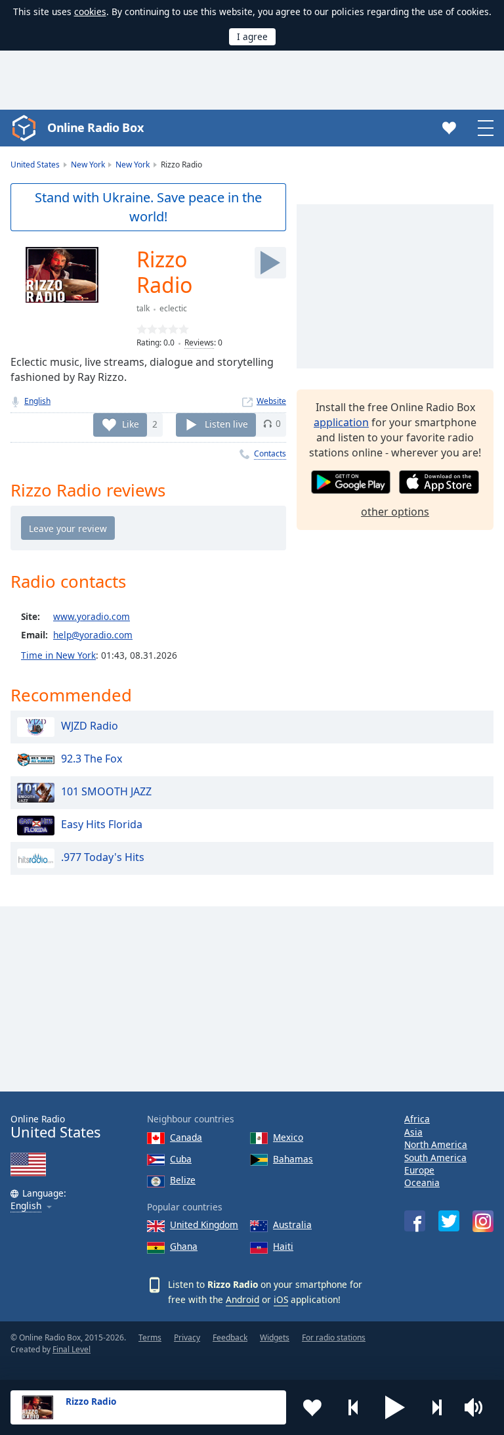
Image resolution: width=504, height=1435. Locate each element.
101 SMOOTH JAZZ (106, 792)
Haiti (283, 1246)
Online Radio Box (95, 127)
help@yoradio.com (93, 635)
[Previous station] (353, 1407)
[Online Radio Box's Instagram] (483, 1221)
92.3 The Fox (91, 759)
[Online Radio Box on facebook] (414, 1220)
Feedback (230, 1337)
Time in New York (58, 655)
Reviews (199, 342)
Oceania (422, 1182)
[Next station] (436, 1407)
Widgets (274, 1337)
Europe (419, 1170)
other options (395, 511)
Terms (149, 1337)
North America (435, 1144)
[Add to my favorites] (312, 1407)
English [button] (25, 1206)
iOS (281, 1299)
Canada (186, 1137)
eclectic (173, 308)
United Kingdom (204, 1224)
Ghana (184, 1246)
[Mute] (478, 1407)
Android (242, 1299)
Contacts (270, 453)
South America (435, 1157)
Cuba (181, 1159)
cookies (90, 11)
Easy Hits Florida (101, 825)
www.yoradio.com (91, 616)
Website (271, 401)
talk (143, 308)
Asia (413, 1132)
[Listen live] (270, 262)
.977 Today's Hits (102, 857)
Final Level (71, 1349)
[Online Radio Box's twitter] (448, 1220)
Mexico (288, 1137)
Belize (183, 1180)
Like (130, 423)
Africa (417, 1119)
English (37, 401)
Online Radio (55, 1127)
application (341, 422)
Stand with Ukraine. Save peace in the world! (148, 206)
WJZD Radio (89, 726)
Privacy (187, 1337)
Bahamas (293, 1159)
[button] (395, 1407)
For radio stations (334, 1337)
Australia (292, 1224)
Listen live (226, 423)
